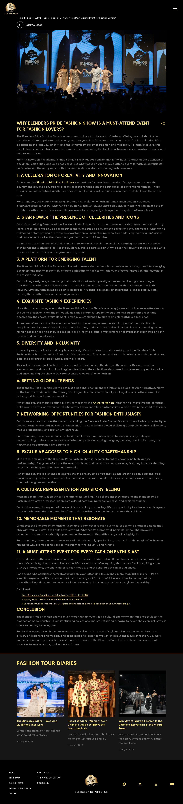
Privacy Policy (45, 773)
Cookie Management (9, 803)
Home (20, 18)
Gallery (13, 794)
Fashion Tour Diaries (20, 788)
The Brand (14, 778)
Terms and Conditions (48, 778)
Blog (29, 18)
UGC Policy (43, 783)
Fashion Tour (16, 783)
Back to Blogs (33, 25)
